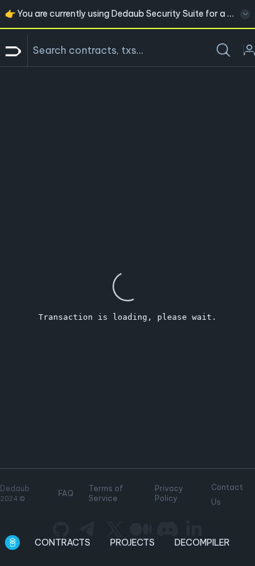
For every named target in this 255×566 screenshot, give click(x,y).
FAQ (66, 493)
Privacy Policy (169, 493)
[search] (223, 50)
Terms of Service (106, 493)
